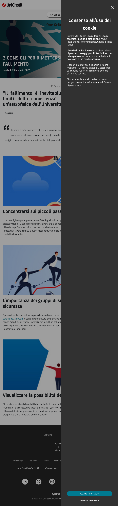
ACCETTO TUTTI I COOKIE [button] (89, 494)
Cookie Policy (77, 70)
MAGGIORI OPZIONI (88, 500)
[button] (112, 7)
